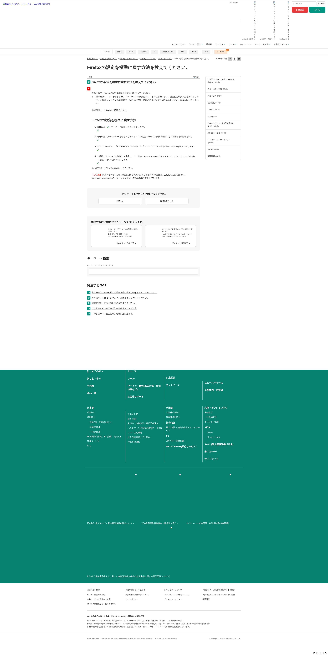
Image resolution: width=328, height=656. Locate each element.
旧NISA (210, 432)
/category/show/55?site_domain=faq (238, 141)
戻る (90, 77)
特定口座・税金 (217, 133)
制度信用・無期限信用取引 (100, 422)
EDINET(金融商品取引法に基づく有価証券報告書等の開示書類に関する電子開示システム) (128, 576)
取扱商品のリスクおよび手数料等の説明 (218, 595)
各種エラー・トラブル (148, 59)
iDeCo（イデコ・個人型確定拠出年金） (221, 124)
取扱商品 (215, 103)
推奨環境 (206, 599)
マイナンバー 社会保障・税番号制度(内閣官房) (207, 523)
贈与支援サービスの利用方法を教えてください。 (114, 303)
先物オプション (168, 52)
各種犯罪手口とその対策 (135, 590)
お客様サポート (280, 44)
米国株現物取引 (173, 412)
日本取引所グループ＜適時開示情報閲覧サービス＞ (110, 523)
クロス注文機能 (135, 432)
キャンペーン (245, 44)
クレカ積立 (221, 52)
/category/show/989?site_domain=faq (238, 156)
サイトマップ (211, 459)
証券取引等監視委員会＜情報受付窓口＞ (160, 523)
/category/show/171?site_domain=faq (238, 109)
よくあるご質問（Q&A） (108, 59)
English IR (283, 39)
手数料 (209, 44)
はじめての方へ (179, 44)
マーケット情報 (261, 44)
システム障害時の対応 (96, 595)
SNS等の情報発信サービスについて (101, 604)
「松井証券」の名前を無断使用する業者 (218, 590)
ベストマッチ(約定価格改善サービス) (145, 428)
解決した (120, 201)
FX (155, 52)
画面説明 (215, 156)
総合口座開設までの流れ (139, 437)
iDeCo (193, 52)
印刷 (197, 77)
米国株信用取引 (173, 417)
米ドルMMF (210, 451)
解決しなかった (166, 201)
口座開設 (300, 10)
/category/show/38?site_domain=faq (238, 133)
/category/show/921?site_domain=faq (238, 89)
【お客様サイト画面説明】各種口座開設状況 (112, 314)
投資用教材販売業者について (137, 595)
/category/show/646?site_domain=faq (238, 124)
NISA (182, 52)
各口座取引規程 (93, 590)
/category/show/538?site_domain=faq (238, 116)
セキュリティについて (173, 590)
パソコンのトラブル (165, 59)
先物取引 (208, 412)
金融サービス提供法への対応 (98, 599)
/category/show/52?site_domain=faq (238, 149)
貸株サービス (93, 441)
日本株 (119, 52)
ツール (231, 44)
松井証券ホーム (92, 59)
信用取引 (91, 417)
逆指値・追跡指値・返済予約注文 (143, 423)
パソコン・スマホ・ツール (129, 59)
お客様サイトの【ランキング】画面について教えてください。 (120, 298)
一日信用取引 (95, 432)
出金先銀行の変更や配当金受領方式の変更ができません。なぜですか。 (124, 292)
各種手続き (215, 96)
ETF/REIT (132, 419)
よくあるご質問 (247, 39)
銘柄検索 (321, 3)
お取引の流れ (134, 442)
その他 (213, 149)
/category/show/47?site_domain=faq (238, 102)
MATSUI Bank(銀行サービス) (181, 446)
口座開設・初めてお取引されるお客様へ (221, 80)
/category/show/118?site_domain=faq (238, 96)
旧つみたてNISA (213, 437)
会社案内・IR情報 (266, 39)
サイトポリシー (132, 599)
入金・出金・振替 (218, 89)
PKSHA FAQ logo (320, 653)
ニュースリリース (213, 382)
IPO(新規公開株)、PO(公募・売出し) (104, 436)
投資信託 (144, 52)
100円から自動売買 (175, 441)
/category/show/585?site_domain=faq (238, 81)
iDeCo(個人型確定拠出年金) (218, 444)
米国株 (131, 52)
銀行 (206, 52)
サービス (219, 44)
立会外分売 (133, 414)
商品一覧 (107, 52)
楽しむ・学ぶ (195, 44)
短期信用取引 (95, 427)
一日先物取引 (210, 417)
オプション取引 (211, 422)
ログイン (317, 10)
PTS (89, 446)
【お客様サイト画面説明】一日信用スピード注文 (114, 308)
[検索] (314, 4)
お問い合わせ (233, 2)
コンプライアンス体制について (176, 595)
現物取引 (91, 412)
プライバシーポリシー (173, 599)
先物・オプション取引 (216, 407)
